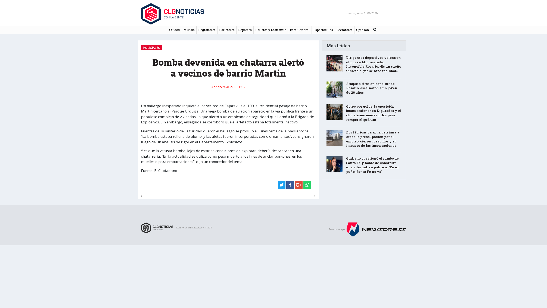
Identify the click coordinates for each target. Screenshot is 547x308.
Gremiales (345, 30)
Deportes (245, 30)
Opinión (362, 30)
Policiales (227, 30)
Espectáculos (323, 30)
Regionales (207, 30)
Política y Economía (270, 30)
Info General (300, 30)
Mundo (189, 30)
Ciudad (174, 30)
